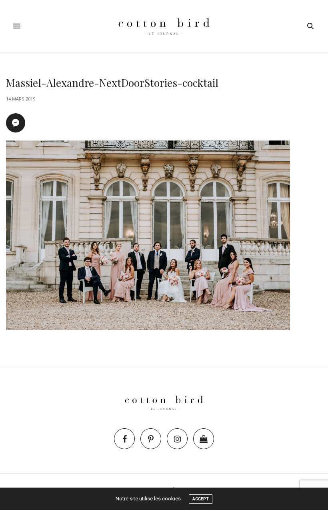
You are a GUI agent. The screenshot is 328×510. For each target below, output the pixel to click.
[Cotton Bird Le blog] (163, 26)
